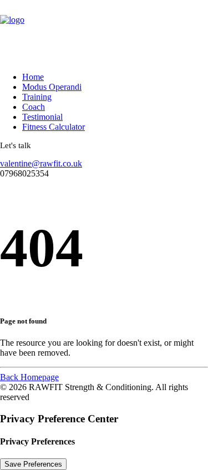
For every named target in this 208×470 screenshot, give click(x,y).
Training (37, 97)
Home (33, 77)
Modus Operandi (52, 87)
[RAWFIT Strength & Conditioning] (104, 31)
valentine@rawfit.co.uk (41, 163)
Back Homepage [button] (29, 377)
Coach (33, 107)
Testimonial (42, 117)
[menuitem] (102, 77)
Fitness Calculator (53, 127)
